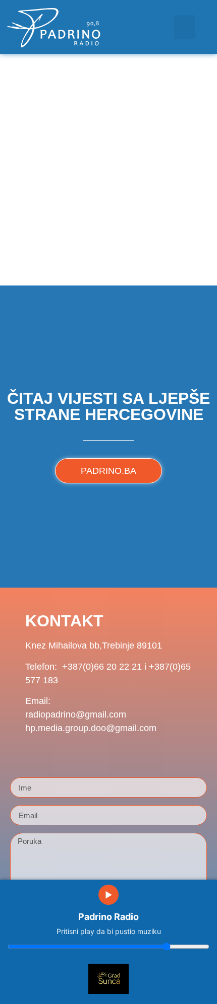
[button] (184, 27)
